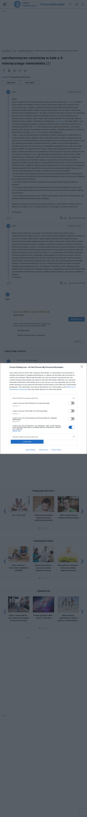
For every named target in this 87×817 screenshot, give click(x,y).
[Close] (82, 367)
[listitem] (43, 398)
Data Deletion (31, 450)
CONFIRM (27, 442)
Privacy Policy (56, 450)
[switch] (72, 403)
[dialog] (43, 408)
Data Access (43, 450)
